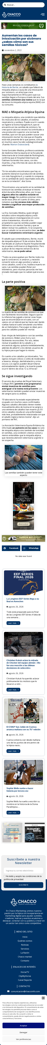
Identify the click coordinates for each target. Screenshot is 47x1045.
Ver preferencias (23, 1039)
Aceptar (23, 1025)
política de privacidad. (14, 879)
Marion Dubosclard (19, 144)
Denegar (23, 1032)
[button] (43, 998)
